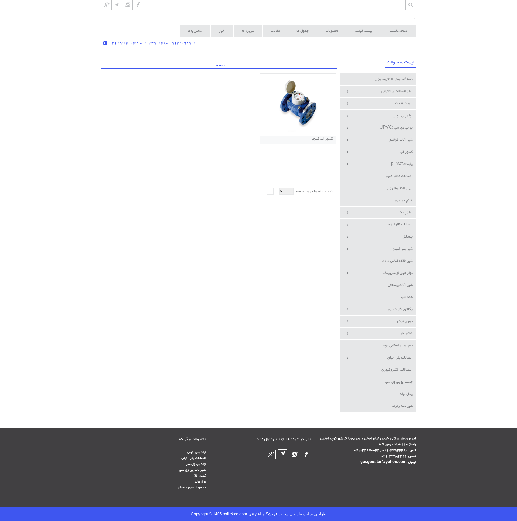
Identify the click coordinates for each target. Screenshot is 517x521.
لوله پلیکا (406, 212)
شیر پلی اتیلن (403, 248)
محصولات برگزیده (192, 439)
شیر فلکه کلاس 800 (397, 260)
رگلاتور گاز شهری (400, 309)
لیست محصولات (400, 62)
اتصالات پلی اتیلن (400, 357)
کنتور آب (406, 151)
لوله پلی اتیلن (403, 115)
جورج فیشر (404, 321)
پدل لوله (406, 394)
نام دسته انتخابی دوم (398, 345)
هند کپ (407, 297)
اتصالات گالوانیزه (400, 224)
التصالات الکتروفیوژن (397, 369)
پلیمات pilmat (402, 164)
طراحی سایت (314, 514)
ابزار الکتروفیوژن (400, 188)
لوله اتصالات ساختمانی (397, 91)
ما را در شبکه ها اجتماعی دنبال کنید (283, 439)
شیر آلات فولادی (401, 139)
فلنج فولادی (404, 200)
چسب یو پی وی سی (399, 381)
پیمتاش (407, 236)
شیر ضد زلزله (402, 406)
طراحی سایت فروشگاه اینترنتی (274, 514)
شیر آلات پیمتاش (400, 285)
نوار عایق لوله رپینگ (398, 273)
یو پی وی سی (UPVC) (395, 127)
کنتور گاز (406, 333)
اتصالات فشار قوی (399, 176)
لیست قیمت (404, 103)
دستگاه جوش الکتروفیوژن (394, 79)
